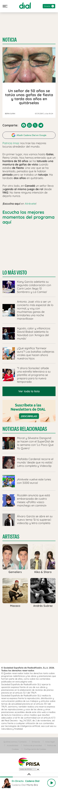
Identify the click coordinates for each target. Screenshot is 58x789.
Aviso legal (50, 742)
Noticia (9, 40)
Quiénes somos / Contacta (15, 742)
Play (51, 783)
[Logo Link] (25, 5)
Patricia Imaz (10, 143)
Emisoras (36, 742)
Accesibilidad (12, 745)
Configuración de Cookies (35, 749)
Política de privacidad (33, 745)
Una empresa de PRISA (29, 761)
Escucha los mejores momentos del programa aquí (28, 217)
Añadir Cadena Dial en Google (31, 135)
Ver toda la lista (29, 391)
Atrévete (30, 203)
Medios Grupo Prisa (29, 769)
